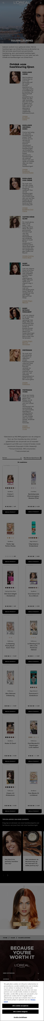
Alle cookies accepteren (20, 1006)
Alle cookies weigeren (20, 1011)
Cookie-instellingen (20, 1017)
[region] (22, 1001)
